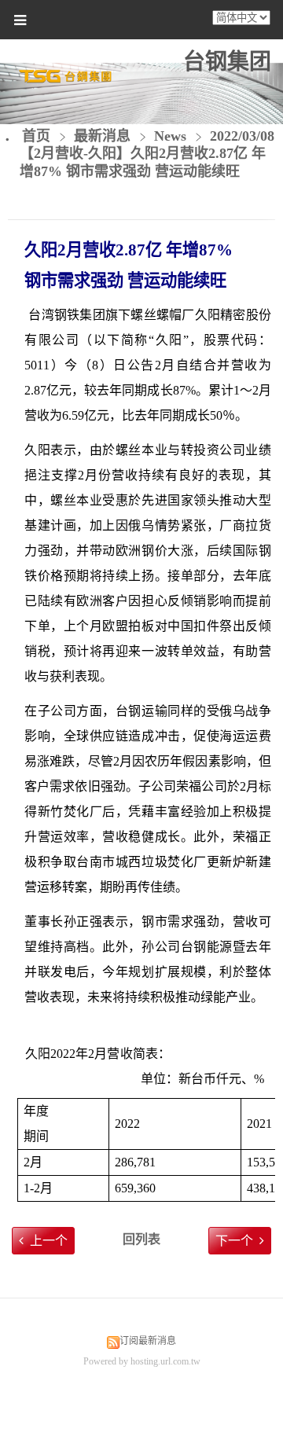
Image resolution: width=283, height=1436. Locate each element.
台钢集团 (227, 62)
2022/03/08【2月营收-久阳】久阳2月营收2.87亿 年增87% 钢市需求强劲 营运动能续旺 (147, 154)
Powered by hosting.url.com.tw (141, 1361)
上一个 (49, 1240)
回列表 (141, 1239)
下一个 (234, 1240)
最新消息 (104, 136)
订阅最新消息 (147, 1340)
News (170, 136)
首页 (36, 136)
